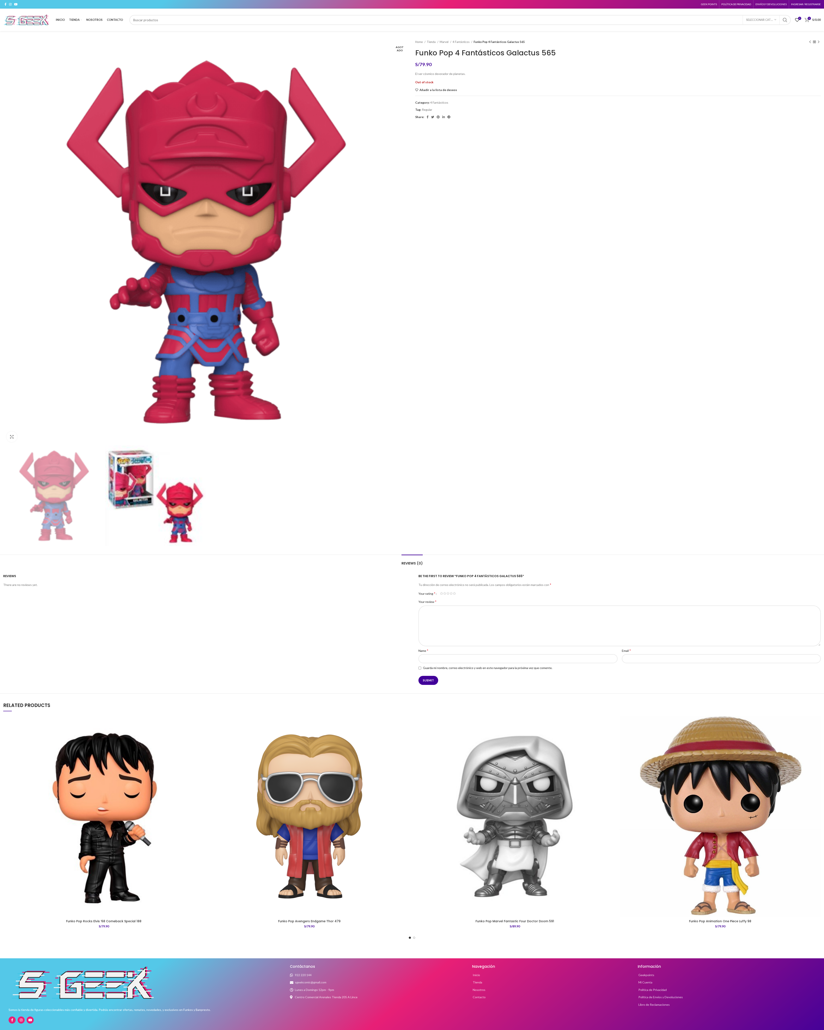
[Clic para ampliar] (11, 436)
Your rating (426, 593)
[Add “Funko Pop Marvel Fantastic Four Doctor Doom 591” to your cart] (612, 732)
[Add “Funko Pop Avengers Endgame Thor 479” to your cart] (406, 732)
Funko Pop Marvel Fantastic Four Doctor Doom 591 (515, 921)
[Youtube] (30, 1020)
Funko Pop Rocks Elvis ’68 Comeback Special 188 (103, 921)
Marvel (444, 42)
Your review (427, 601)
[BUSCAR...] (785, 20)
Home (419, 42)
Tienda (431, 42)
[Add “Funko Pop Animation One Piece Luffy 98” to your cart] (817, 732)
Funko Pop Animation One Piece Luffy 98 (720, 921)
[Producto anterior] (810, 42)
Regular (427, 109)
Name (423, 650)
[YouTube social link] (16, 4)
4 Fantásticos (461, 42)
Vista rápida (201, 742)
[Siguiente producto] (818, 42)
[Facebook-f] (12, 1020)
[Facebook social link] (5, 4)
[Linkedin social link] (443, 117)
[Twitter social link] (432, 117)
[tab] (412, 561)
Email (626, 650)
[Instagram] (21, 1020)
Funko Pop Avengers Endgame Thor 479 (309, 921)
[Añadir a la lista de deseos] (201, 723)
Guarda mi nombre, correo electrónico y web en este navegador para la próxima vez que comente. (487, 668)
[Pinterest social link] (438, 117)
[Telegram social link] (449, 117)
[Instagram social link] (10, 4)
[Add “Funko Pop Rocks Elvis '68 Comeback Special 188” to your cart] (201, 732)
